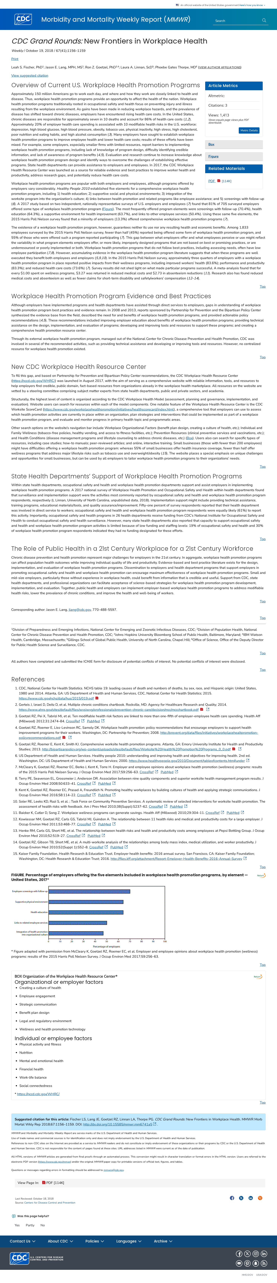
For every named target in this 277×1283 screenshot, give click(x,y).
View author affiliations (219, 67)
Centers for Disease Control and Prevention (49, 1202)
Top (263, 286)
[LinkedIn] (264, 1254)
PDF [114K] (54, 1183)
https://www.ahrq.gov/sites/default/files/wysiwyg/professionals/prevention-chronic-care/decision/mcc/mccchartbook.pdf (109, 709)
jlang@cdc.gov (80, 609)
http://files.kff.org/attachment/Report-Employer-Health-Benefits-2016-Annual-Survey (176, 858)
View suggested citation (29, 75)
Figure (108, 209)
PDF (220, 181)
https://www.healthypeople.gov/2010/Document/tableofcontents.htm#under (187, 760)
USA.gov (261, 1275)
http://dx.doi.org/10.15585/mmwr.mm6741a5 (117, 1124)
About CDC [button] (58, 1241)
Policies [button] (93, 1241)
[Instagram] (256, 1254)
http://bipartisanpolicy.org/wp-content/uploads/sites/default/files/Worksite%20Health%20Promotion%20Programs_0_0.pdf (136, 749)
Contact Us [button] (20, 1241)
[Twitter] (247, 1254)
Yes (17, 1225)
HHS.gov (247, 1275)
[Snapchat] (256, 1263)
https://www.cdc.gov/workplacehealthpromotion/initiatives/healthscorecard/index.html (109, 409)
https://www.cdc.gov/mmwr (54, 1162)
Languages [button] (126, 1241)
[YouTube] (239, 1263)
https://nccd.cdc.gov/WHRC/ (33, 380)
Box (190, 438)
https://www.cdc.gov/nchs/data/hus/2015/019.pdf (56, 698)
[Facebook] (239, 1254)
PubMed (93, 721)
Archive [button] (161, 1241)
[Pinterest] (247, 1263)
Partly (30, 1225)
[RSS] (264, 1263)
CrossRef (73, 721)
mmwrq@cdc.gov (114, 1170)
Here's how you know (251, 5)
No (43, 1225)
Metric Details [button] (249, 130)
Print (14, 59)
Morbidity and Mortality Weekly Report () (116, 19)
